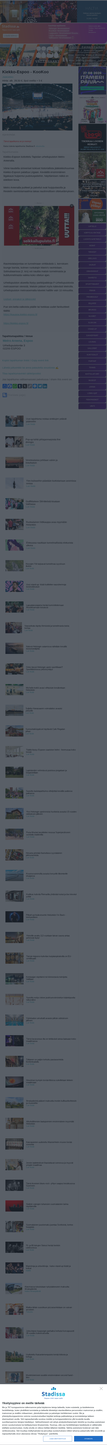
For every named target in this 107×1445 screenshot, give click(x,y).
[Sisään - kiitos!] (102, 1389)
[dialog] (53, 1414)
